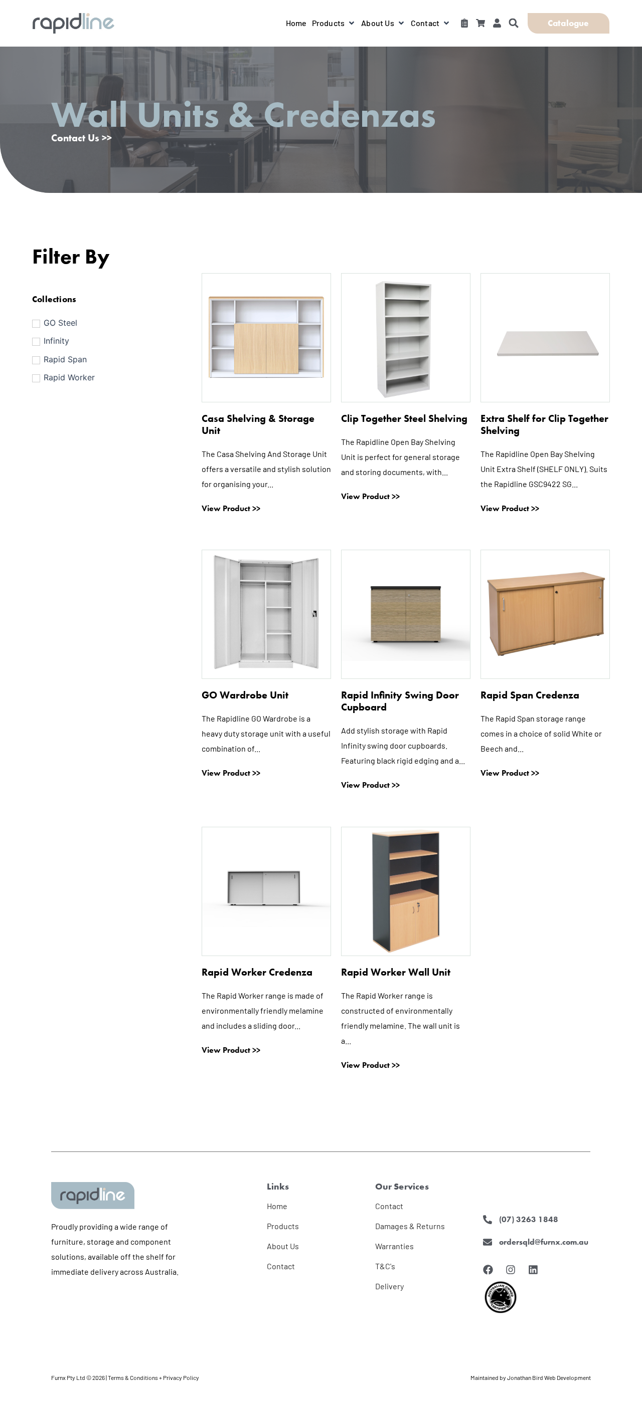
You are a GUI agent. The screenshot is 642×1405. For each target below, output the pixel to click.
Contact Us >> (81, 137)
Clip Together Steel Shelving (404, 418)
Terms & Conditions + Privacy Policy (153, 1377)
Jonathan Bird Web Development (549, 1377)
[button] (334, 23)
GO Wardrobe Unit (245, 694)
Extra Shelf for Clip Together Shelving (544, 424)
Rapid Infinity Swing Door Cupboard (400, 701)
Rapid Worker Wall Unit (395, 972)
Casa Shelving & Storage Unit (258, 424)
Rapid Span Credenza (529, 694)
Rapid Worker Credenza (257, 972)
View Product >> (231, 509)
